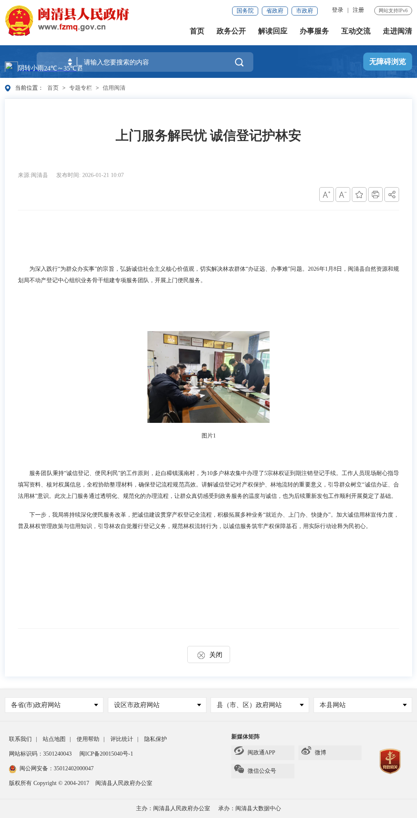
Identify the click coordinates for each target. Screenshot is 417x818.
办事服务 (314, 31)
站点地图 (54, 739)
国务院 (245, 11)
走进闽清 (397, 31)
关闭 (215, 654)
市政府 (304, 11)
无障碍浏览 (387, 61)
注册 (358, 10)
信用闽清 (114, 88)
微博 (320, 752)
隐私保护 (155, 739)
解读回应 (273, 31)
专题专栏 (80, 88)
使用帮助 (88, 739)
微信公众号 (262, 771)
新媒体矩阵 (245, 737)
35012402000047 (74, 768)
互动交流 (356, 31)
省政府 (274, 11)
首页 (197, 31)
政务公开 (231, 31)
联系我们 (20, 739)
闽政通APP (261, 752)
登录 (337, 10)
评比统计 (121, 739)
